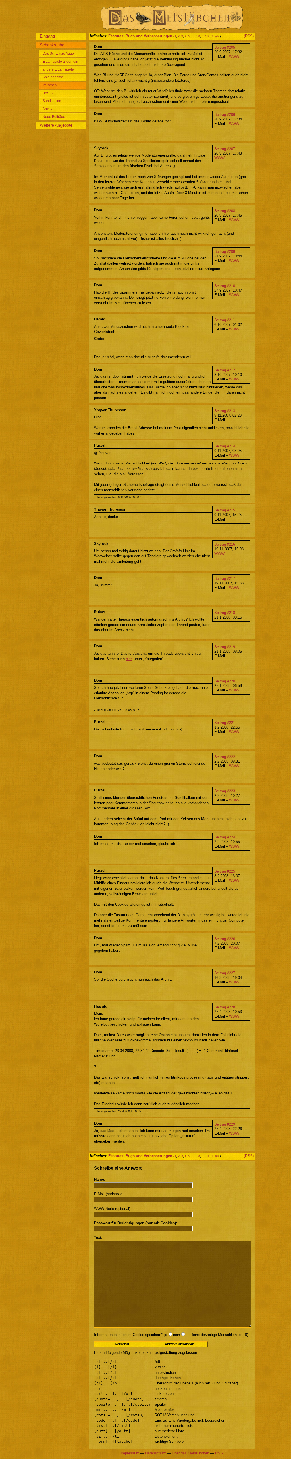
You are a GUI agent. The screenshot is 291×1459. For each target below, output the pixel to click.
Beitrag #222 (224, 757)
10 (207, 36)
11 (211, 36)
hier (129, 659)
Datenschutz (155, 1453)
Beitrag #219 (224, 647)
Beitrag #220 (224, 681)
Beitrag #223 (224, 791)
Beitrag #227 (224, 973)
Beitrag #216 (224, 544)
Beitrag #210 (224, 286)
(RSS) (249, 36)
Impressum (130, 1453)
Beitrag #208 (224, 211)
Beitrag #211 (224, 320)
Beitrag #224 (224, 837)
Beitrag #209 (224, 251)
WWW (234, 56)
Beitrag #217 (224, 578)
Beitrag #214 (224, 446)
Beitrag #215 (224, 510)
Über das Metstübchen (190, 1453)
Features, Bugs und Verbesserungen (140, 36)
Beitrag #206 (224, 114)
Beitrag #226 (224, 939)
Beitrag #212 (224, 370)
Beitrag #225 (224, 871)
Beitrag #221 (224, 723)
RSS (219, 1453)
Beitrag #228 (224, 1007)
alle (217, 36)
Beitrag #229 (224, 1124)
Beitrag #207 (224, 149)
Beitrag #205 (224, 47)
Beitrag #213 (224, 411)
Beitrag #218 (224, 613)
